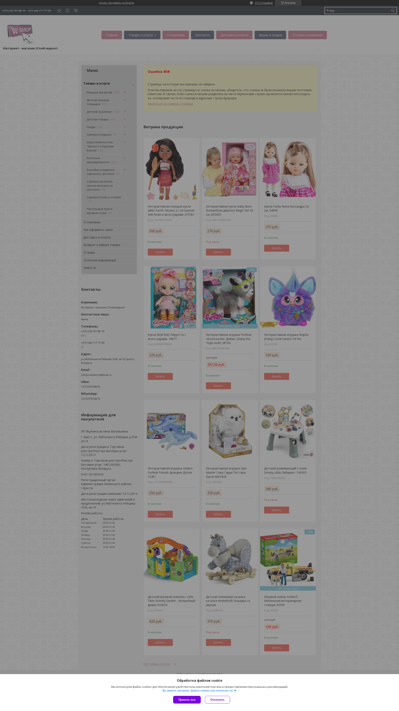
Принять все (187, 699)
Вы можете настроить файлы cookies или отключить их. (198, 690)
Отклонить (217, 699)
